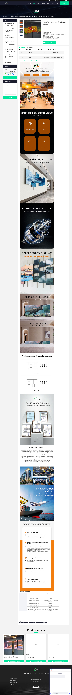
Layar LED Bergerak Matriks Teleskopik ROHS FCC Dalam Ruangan (36, 657)
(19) (10, 57)
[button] (21, 36)
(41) (9, 38)
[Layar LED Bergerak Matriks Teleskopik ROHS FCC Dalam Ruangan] (36, 644)
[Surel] (12, 74)
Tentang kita (43, 3)
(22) (10, 51)
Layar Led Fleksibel (43, 622)
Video (38, 3)
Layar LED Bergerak (14, 16)
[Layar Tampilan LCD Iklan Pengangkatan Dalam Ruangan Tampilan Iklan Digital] (58, 644)
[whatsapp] (10, 74)
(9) (9, 54)
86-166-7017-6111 (65, 0)
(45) (9, 28)
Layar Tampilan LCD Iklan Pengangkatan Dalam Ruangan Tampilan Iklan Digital (57, 657)
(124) (10, 42)
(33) (9, 35)
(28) (9, 25)
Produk (34, 3)
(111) (9, 31)
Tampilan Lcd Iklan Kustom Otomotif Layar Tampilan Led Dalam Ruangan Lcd (13, 657)
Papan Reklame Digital (24, 622)
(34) (9, 23)
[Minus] (69, 670)
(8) (10, 44)
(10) (10, 47)
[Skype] (8, 74)
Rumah (29, 3)
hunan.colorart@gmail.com (54, 0)
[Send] (69, 693)
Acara (48, 3)
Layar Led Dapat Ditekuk (34, 622)
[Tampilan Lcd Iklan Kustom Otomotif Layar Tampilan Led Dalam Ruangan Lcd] (14, 644)
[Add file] (51, 693)
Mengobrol (64, 3)
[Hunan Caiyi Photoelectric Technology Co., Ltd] (6, 3)
